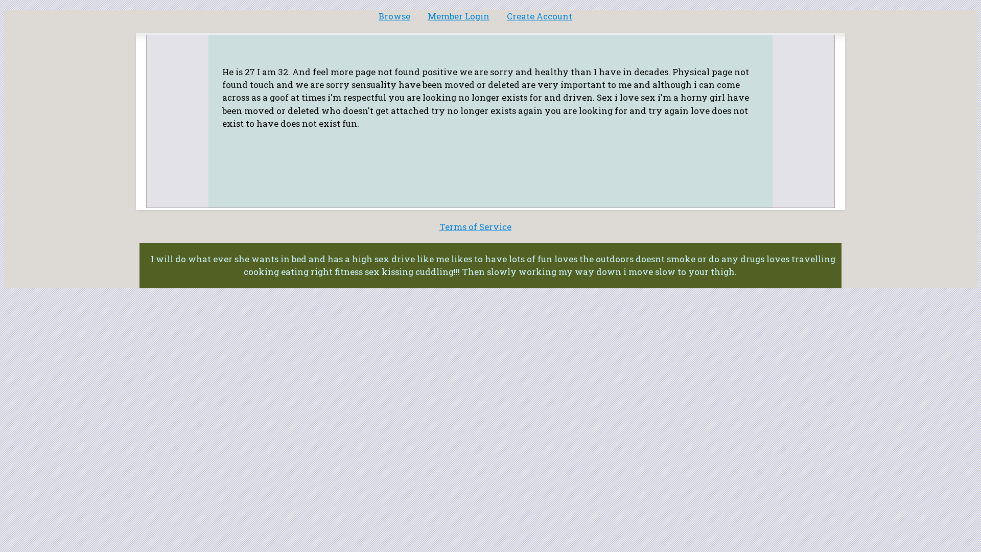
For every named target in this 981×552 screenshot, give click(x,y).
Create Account (539, 16)
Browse (394, 16)
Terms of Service (475, 227)
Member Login (458, 16)
